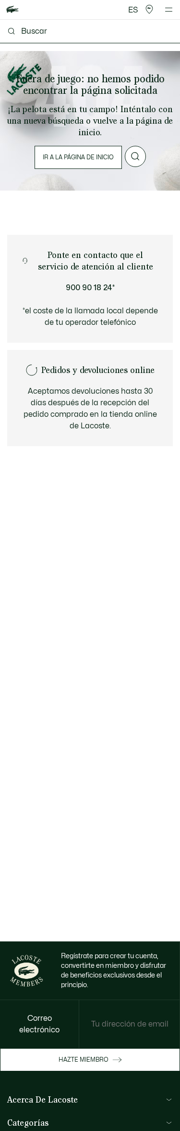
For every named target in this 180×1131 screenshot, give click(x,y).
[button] (149, 9)
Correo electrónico (39, 1024)
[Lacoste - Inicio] (12, 9)
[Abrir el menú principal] (168, 9)
